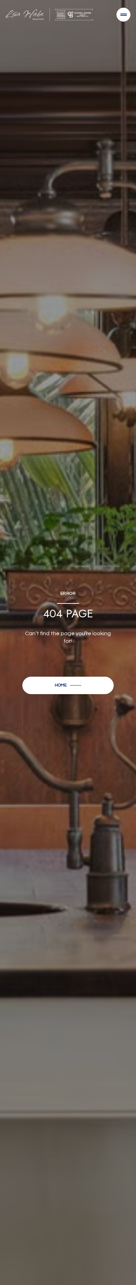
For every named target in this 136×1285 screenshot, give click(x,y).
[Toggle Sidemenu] (123, 15)
